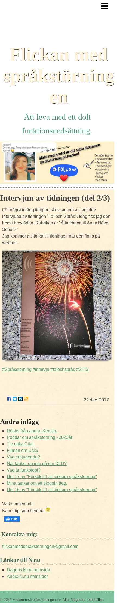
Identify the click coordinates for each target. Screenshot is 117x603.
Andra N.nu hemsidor (27, 576)
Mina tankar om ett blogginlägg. (37, 483)
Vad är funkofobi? (24, 470)
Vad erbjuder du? (23, 457)
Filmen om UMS (22, 450)
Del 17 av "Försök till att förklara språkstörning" (52, 476)
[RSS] (26, 399)
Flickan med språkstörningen (58, 75)
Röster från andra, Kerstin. (32, 430)
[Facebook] (9, 399)
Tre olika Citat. (21, 444)
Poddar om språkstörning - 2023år (39, 437)
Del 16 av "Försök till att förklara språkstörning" (52, 489)
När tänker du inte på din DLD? (37, 463)
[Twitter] (15, 399)
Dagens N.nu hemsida (28, 570)
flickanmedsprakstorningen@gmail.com (40, 546)
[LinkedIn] (20, 399)
